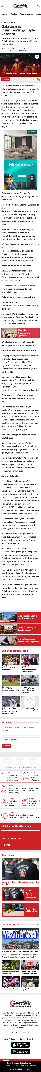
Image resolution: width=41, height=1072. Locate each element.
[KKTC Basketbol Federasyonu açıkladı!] (30, 701)
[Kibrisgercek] (20, 6)
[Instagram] (20, 1032)
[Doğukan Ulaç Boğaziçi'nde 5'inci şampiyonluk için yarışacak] (30, 680)
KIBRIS (4, 15)
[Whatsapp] (28, 1032)
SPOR (13, 22)
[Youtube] (24, 1032)
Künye (6, 1039)
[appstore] (20, 1045)
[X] (16, 1032)
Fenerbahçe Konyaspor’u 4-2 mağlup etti (8, 668)
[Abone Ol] (38, 80)
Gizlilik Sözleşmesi (26, 1039)
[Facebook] (12, 1032)
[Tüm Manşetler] (38, 925)
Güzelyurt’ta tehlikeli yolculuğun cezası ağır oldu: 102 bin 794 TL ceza (24, 816)
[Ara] (38, 5)
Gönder (6, 746)
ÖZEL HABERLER (26, 15)
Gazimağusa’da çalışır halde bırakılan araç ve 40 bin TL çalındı (13, 777)
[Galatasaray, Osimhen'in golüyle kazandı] (20, 65)
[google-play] (20, 1052)
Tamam (28, 1069)
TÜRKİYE (13, 15)
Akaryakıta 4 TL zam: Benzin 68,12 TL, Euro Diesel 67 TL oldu (13, 803)
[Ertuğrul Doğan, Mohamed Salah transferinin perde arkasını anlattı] (30, 659)
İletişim (13, 1039)
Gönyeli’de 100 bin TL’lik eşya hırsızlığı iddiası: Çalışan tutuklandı (35, 777)
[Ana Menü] (2, 6)
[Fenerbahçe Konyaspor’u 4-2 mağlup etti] (11, 659)
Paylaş (6, 79)
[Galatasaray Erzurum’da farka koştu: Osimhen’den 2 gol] (11, 680)
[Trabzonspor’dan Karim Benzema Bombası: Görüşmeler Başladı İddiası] (11, 701)
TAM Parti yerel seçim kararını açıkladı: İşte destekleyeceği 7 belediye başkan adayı (24, 790)
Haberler (4, 22)
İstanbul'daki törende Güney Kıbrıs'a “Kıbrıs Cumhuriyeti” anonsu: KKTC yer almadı (34, 803)
